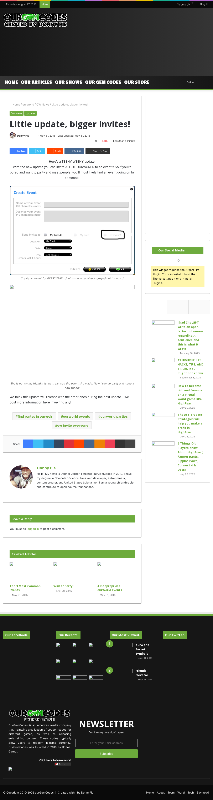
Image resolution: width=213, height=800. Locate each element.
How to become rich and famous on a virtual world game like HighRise (190, 394)
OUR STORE (136, 82)
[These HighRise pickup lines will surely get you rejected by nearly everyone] (63, 679)
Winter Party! (63, 586)
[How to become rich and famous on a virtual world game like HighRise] (163, 391)
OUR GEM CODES (103, 82)
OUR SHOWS (68, 82)
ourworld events (76, 416)
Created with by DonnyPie (75, 792)
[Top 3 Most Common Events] (28, 572)
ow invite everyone (72, 425)
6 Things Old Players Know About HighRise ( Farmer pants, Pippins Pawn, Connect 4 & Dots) (190, 456)
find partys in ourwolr (35, 416)
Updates (30, 113)
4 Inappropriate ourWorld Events (109, 588)
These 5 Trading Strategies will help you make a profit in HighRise (190, 423)
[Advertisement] (143, 41)
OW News (42, 104)
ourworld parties (114, 416)
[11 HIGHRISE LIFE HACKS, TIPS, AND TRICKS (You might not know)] (163, 369)
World (181, 792)
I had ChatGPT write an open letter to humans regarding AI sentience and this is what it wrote (190, 335)
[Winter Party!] (72, 572)
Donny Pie (23, 135)
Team (171, 792)
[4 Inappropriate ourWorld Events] (116, 572)
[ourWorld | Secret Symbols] (121, 654)
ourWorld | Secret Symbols (144, 649)
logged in (33, 528)
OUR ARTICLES (36, 82)
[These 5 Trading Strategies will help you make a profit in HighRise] (163, 424)
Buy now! (203, 792)
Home (11, 82)
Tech (191, 792)
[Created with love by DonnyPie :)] (35, 20)
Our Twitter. (175, 635)
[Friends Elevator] (121, 680)
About (161, 792)
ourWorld (28, 104)
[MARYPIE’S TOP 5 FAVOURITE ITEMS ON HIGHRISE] (96, 682)
